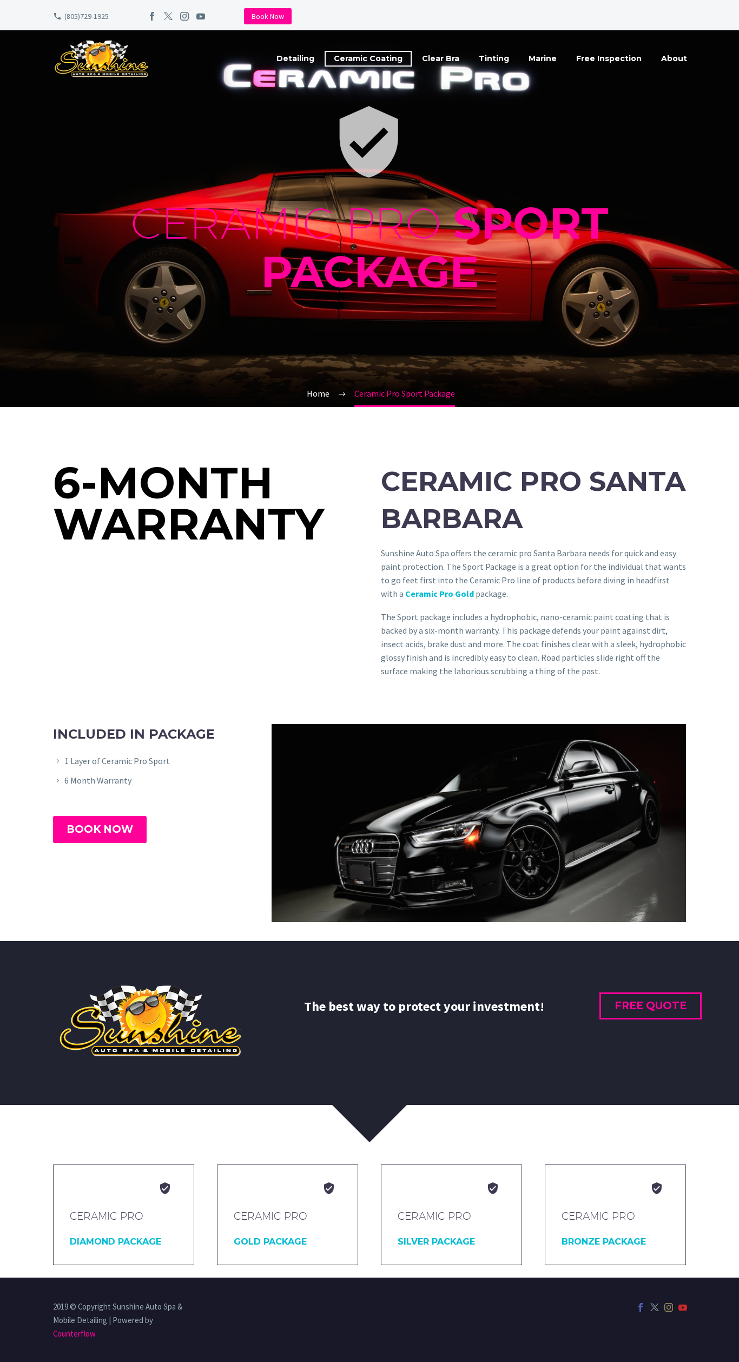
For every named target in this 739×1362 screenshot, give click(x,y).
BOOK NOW (100, 829)
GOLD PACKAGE (270, 1241)
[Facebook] (152, 16)
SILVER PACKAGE (436, 1241)
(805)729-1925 (86, 16)
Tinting (494, 58)
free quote (651, 1005)
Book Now (268, 16)
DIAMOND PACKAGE (115, 1241)
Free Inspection (609, 58)
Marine (543, 58)
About (674, 58)
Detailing (295, 58)
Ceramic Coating (368, 58)
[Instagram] (184, 16)
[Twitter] (168, 16)
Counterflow (74, 1333)
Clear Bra (440, 58)
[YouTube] (201, 16)
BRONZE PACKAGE (604, 1241)
